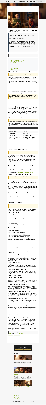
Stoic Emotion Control (20, 200)
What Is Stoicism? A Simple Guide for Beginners (30, 52)
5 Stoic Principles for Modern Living (23, 147)
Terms (28, 401)
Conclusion (11, 69)
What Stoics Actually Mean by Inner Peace (16, 61)
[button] (8, 9)
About (16, 401)
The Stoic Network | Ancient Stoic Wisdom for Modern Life (18, 1)
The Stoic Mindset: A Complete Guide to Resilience (25, 172)
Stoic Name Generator (17, 395)
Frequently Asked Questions (14, 68)
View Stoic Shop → (23, 349)
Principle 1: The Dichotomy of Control (15, 62)
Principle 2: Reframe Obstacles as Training (16, 63)
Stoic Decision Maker (17, 397)
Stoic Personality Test (17, 396)
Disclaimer (32, 401)
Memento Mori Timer (17, 398)
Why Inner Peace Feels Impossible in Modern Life (17, 60)
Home (13, 401)
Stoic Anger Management (23, 332)
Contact (19, 401)
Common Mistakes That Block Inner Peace (16, 67)
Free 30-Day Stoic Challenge (19, 333)
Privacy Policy (24, 401)
